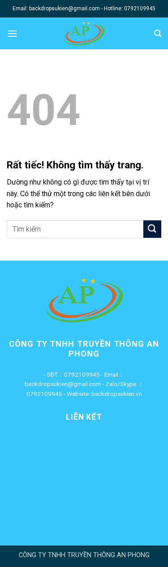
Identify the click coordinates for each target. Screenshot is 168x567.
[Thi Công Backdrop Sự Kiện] (84, 33)
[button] (12, 33)
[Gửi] (152, 229)
